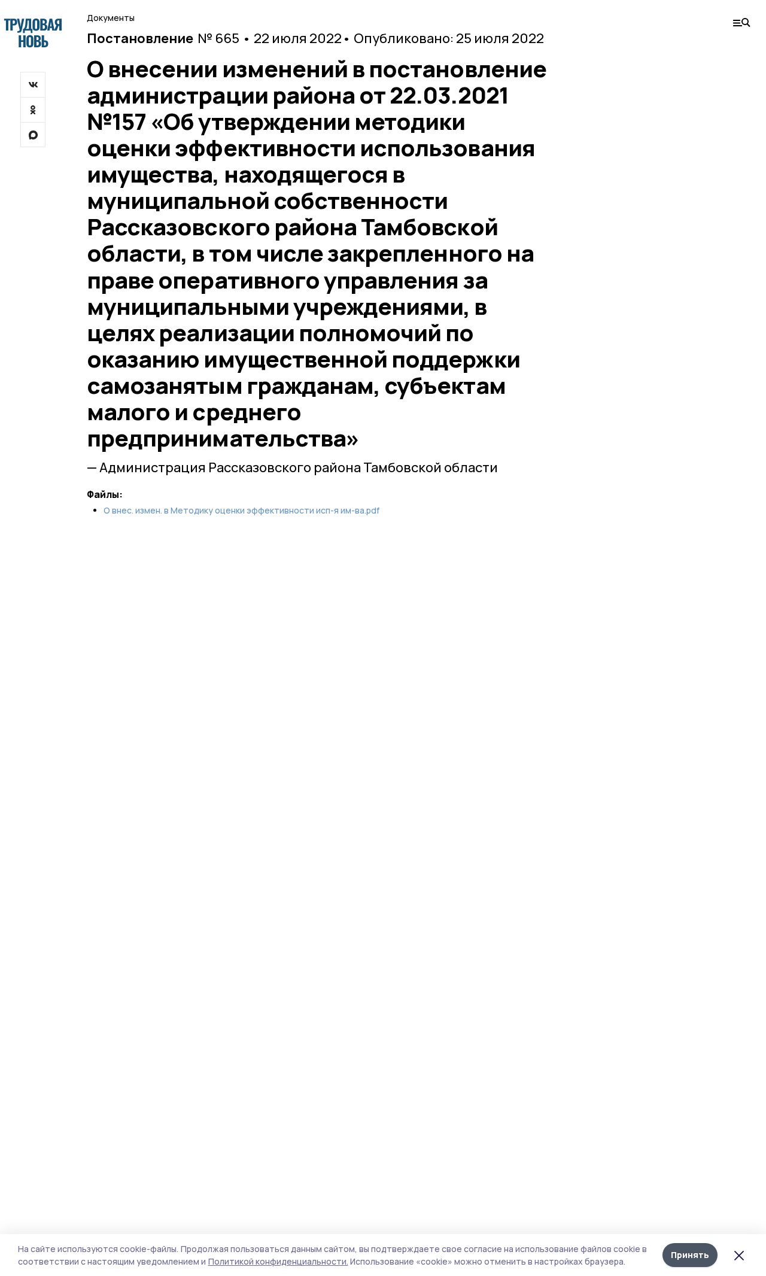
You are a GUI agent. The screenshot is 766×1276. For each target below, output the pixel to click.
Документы (111, 17)
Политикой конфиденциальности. (278, 1261)
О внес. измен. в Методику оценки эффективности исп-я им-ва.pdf (241, 510)
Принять (690, 1254)
